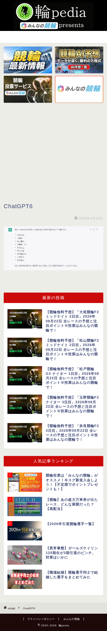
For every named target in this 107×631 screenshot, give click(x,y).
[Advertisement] (53, 159)
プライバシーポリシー (41, 619)
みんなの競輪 (71, 619)
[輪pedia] (53, 16)
